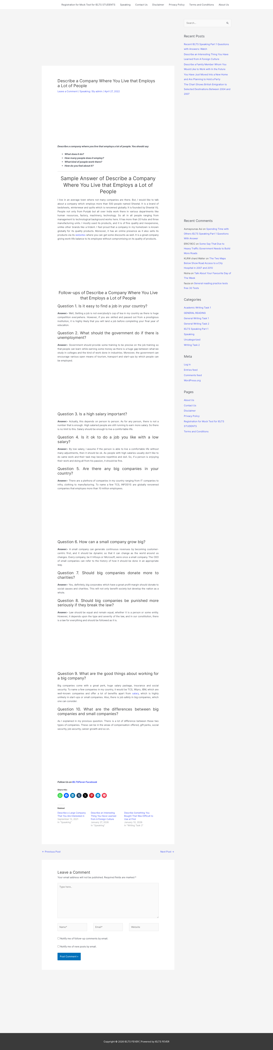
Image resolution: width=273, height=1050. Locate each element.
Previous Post (51, 851)
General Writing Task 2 (196, 323)
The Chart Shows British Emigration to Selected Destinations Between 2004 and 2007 (207, 89)
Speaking (125, 4)
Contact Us (141, 4)
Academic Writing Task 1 (197, 307)
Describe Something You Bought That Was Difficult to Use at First (138, 815)
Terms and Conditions (201, 4)
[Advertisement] (108, 42)
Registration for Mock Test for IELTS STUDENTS (88, 4)
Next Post (167, 851)
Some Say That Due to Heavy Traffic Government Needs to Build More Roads (207, 248)
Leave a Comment (68, 91)
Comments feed (193, 375)
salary (135, 693)
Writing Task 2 (192, 344)
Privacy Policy (177, 4)
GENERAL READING (195, 312)
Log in (187, 364)
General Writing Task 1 (196, 318)
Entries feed (190, 369)
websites (80, 234)
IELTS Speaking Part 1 (196, 328)
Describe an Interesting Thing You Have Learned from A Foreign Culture (103, 815)
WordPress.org (192, 380)
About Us (224, 4)
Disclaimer (158, 4)
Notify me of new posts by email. (78, 946)
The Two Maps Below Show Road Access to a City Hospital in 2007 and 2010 (205, 263)
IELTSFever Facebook (85, 781)
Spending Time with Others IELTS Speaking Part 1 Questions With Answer (206, 233)
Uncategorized (192, 339)
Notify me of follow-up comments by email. (84, 938)
